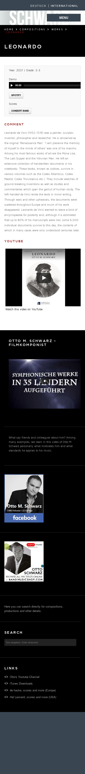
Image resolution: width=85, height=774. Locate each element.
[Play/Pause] (12, 85)
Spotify (16, 95)
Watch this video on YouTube (23, 309)
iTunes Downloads (21, 683)
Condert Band (20, 110)
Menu (63, 17)
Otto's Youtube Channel (24, 677)
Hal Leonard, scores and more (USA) (33, 697)
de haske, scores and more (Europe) (33, 690)
